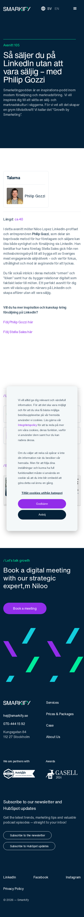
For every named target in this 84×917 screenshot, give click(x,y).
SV (49, 8)
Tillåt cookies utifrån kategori (42, 493)
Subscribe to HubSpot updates (29, 846)
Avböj (42, 514)
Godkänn (42, 504)
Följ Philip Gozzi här (18, 322)
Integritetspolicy (27, 425)
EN (57, 8)
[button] (75, 8)
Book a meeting (25, 608)
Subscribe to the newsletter (27, 835)
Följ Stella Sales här (17, 331)
